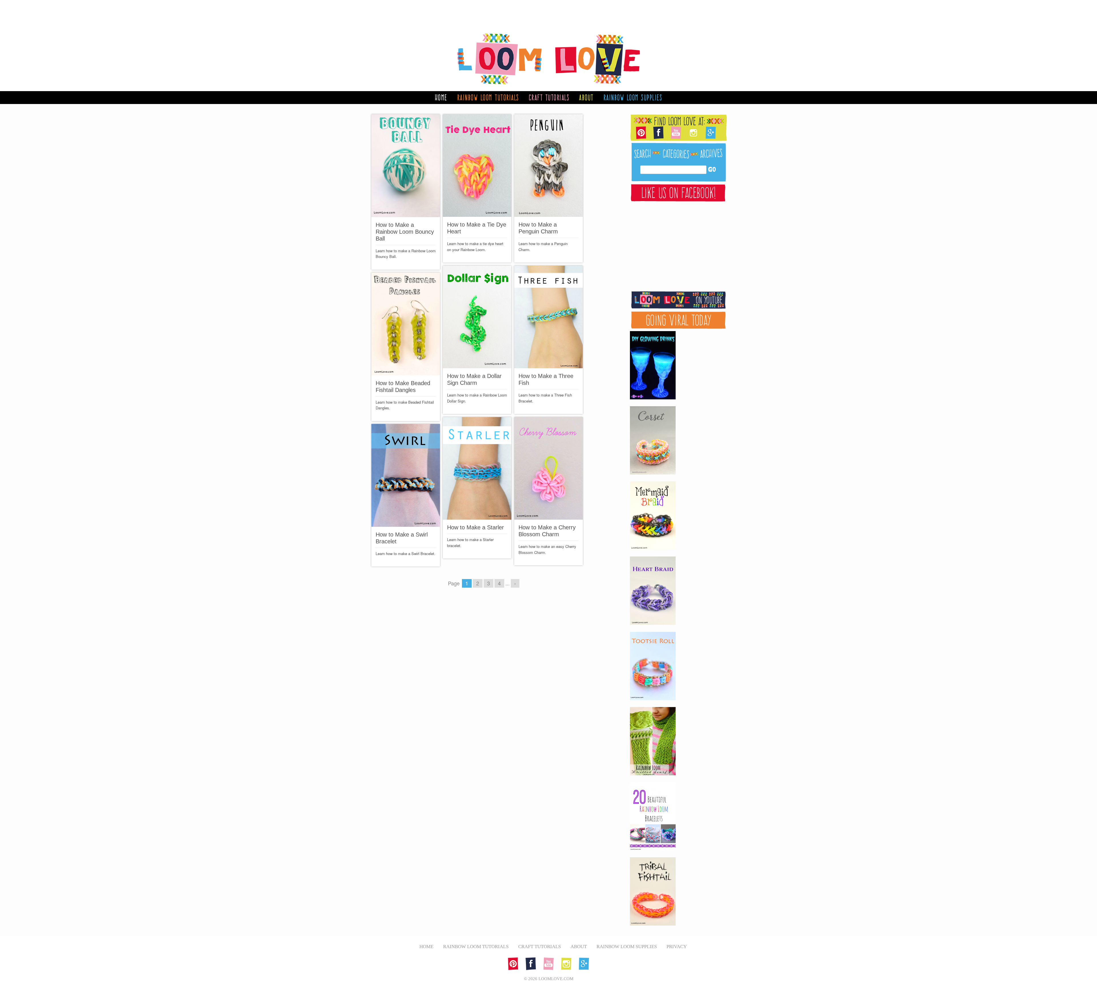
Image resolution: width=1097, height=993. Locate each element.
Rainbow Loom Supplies (632, 97)
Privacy (676, 946)
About (586, 97)
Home (441, 97)
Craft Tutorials (549, 97)
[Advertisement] (543, 13)
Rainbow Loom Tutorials (488, 97)
